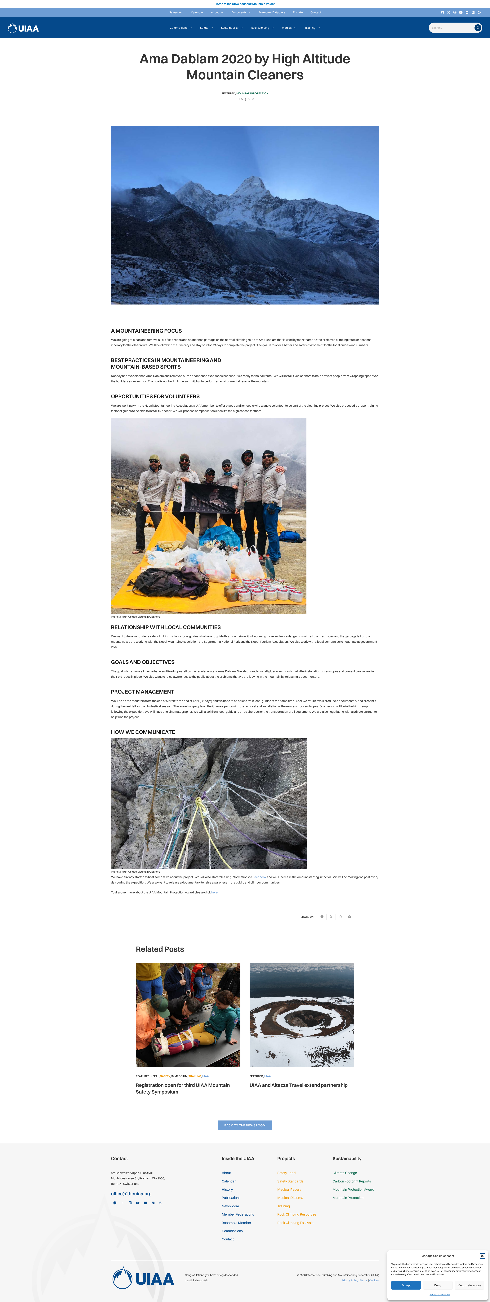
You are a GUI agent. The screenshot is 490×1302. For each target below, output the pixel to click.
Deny (437, 1285)
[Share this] (322, 917)
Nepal (155, 1076)
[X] (449, 12)
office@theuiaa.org (131, 1193)
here (214, 892)
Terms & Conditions (440, 1294)
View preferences (469, 1285)
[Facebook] (442, 12)
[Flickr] (467, 12)
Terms (364, 1280)
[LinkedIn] (473, 12)
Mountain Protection (252, 93)
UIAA (205, 1076)
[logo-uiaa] (23, 28)
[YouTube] (461, 12)
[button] (482, 1256)
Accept (406, 1285)
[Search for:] (452, 28)
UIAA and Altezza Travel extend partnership (299, 1085)
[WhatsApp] (479, 12)
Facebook (259, 877)
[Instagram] (455, 12)
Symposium (179, 1076)
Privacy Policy (350, 1280)
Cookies (374, 1280)
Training (195, 1076)
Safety (165, 1076)
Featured (228, 93)
